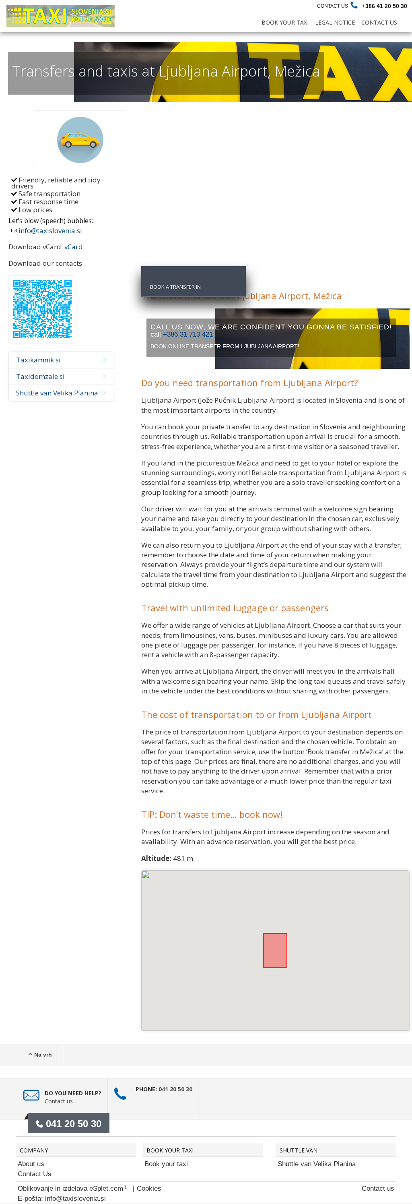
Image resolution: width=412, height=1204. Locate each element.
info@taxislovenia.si (50, 230)
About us (31, 1164)
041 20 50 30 (175, 1089)
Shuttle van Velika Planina (317, 1164)
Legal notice (335, 22)
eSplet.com (106, 1188)
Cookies (149, 1188)
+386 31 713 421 (188, 334)
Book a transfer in (175, 286)
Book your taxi (166, 1164)
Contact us (59, 1101)
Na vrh (43, 1054)
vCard (73, 246)
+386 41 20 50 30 (384, 6)
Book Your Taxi (285, 22)
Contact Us (332, 6)
